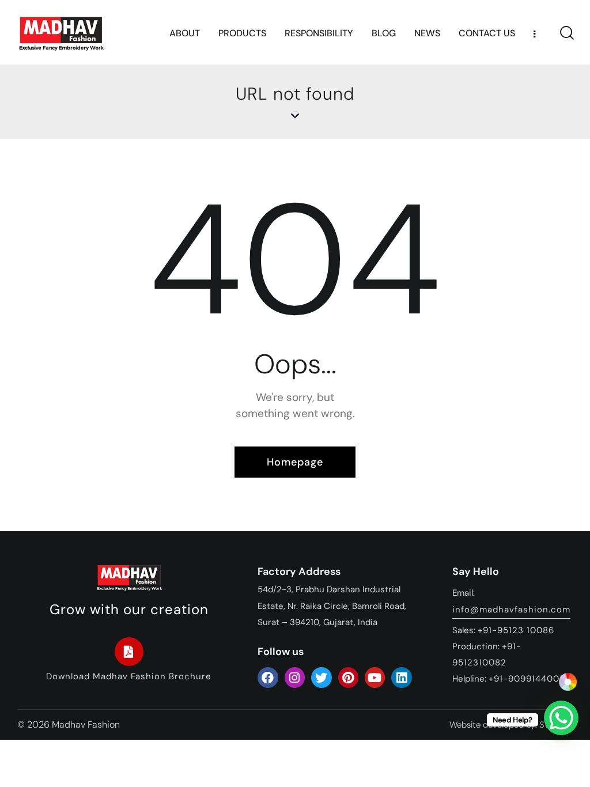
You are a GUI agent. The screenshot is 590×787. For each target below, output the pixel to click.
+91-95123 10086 (516, 630)
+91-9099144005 (527, 678)
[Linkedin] (401, 677)
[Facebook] (268, 677)
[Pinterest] (348, 677)
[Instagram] (295, 677)
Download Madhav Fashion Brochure (128, 676)
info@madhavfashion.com (511, 609)
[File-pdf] (129, 651)
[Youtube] (375, 677)
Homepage (295, 462)
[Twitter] (321, 677)
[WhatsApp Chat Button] (561, 718)
